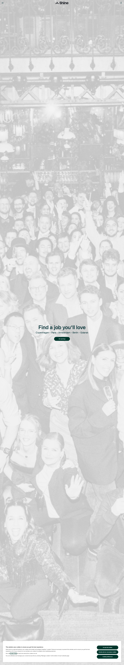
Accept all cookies (107, 647)
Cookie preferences (108, 656)
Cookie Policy (13, 653)
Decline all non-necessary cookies (107, 652)
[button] (121, 3)
